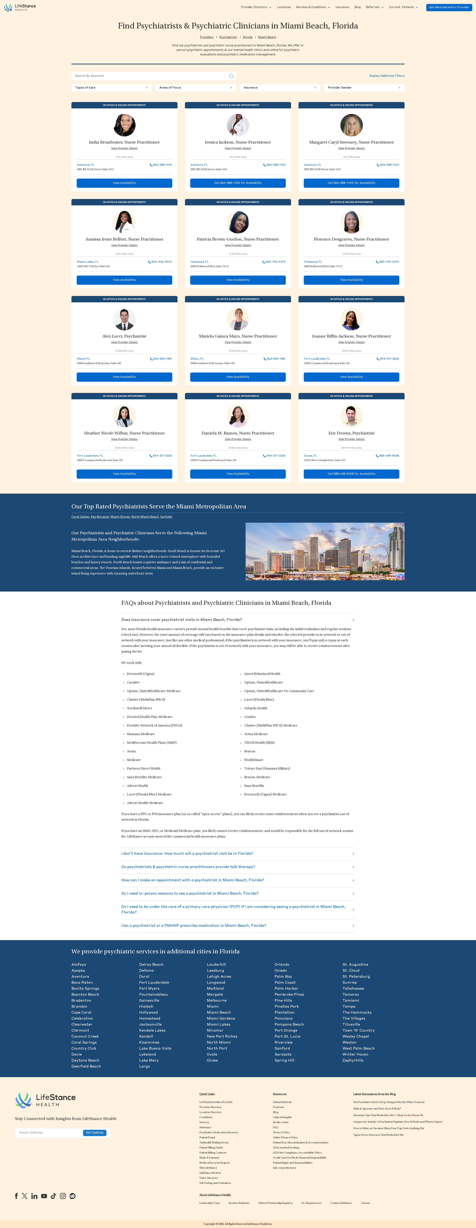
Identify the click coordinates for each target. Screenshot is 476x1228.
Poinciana (284, 1019)
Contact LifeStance (341, 1203)
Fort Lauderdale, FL (317, 359)
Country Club (83, 1049)
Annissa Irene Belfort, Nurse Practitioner (124, 239)
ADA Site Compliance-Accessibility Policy (297, 1152)
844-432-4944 (161, 262)
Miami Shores (120, 517)
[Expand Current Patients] (416, 7)
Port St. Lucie (287, 1037)
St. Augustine (355, 965)
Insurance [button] (280, 88)
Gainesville (149, 1001)
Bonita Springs (85, 989)
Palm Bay (283, 977)
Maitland (215, 989)
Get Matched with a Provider (449, 7)
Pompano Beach (289, 1025)
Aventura (80, 977)
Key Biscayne (100, 517)
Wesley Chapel (355, 1037)
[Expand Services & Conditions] (328, 7)
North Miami (219, 1043)
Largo (144, 1067)
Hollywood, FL (200, 262)
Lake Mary (149, 1061)
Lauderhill (216, 965)
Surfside (166, 517)
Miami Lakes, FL (88, 262)
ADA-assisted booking (286, 1147)
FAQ (275, 1127)
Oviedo (281, 971)
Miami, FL (83, 359)
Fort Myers (149, 989)
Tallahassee (353, 989)
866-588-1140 (162, 165)
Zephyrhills (352, 1061)
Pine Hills (283, 1001)
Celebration (82, 1019)
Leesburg (215, 971)
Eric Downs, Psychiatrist (351, 433)
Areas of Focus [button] (195, 88)
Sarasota (283, 1055)
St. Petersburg (356, 977)
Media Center (281, 1122)
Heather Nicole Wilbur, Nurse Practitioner (124, 433)
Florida (247, 37)
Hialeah (146, 1007)
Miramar (215, 1031)
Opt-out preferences (284, 1168)
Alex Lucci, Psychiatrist (124, 336)
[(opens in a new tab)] (16, 1196)
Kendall (146, 1037)
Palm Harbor (286, 989)
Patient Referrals (282, 1102)
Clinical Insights (282, 1117)
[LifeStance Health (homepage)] (20, 7)
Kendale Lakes (152, 1031)
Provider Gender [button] (364, 88)
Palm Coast (285, 983)
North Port (217, 1049)
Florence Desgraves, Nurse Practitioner (351, 239)
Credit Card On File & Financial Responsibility (299, 1157)
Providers (207, 37)
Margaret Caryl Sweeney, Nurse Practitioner (351, 142)
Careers (365, 1203)
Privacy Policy (281, 1132)
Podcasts (278, 1107)
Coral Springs (84, 1043)
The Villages (353, 1019)
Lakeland (147, 1055)
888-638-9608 (389, 456)
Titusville (351, 1025)
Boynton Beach (85, 995)
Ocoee (212, 1061)
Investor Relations (239, 1203)
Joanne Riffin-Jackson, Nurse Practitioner (351, 336)
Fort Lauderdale (154, 983)
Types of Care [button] (111, 88)
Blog (275, 1112)
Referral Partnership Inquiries (275, 1203)
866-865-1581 (163, 359)
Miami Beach (267, 37)
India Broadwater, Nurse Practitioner (124, 142)
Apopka (78, 971)
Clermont (80, 1031)
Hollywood (148, 1013)
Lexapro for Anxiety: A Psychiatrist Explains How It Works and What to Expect (397, 1122)
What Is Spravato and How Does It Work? (377, 1108)
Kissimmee (149, 1043)
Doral (144, 977)
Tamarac (350, 995)
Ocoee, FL (310, 456)
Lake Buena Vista (155, 1049)
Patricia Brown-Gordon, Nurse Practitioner (238, 239)
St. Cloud (350, 971)
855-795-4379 (275, 262)
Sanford (282, 1049)
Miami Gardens (221, 1019)
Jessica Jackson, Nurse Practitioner (238, 142)
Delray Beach (151, 965)
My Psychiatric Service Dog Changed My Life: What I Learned (388, 1102)
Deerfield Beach (86, 1067)
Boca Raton (82, 983)
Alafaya (78, 965)
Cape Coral (81, 1013)
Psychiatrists (228, 37)
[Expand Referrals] (382, 7)
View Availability (124, 183)
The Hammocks (356, 1013)
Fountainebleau (153, 995)
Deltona (146, 971)
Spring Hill (284, 1061)
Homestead (149, 1019)
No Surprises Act (311, 1203)
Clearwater (81, 1025)
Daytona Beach (85, 1061)
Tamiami (350, 1001)
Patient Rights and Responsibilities (292, 1163)
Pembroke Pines (289, 995)
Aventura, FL (85, 165)
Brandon (79, 1007)
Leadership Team (209, 1203)
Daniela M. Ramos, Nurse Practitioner (237, 433)
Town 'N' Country (358, 1031)
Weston (349, 1043)
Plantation (285, 1013)
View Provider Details (124, 148)
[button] (254, 7)
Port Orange (286, 1031)
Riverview (284, 1043)
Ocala (212, 1055)
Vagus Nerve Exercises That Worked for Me (378, 1135)
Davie (76, 1055)
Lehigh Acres (219, 977)
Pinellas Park (287, 1007)
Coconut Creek (85, 1037)
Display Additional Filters (387, 76)
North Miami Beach (145, 517)
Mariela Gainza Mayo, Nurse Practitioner (238, 336)
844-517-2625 (389, 359)
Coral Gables (80, 517)
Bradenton (81, 1001)
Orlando (282, 965)
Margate (215, 995)
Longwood (216, 983)
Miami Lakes (218, 1025)
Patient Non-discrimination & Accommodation (300, 1142)
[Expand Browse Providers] (270, 7)
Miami (213, 1007)
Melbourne (217, 1001)
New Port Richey (222, 1037)
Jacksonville (150, 1025)
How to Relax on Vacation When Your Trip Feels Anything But (388, 1128)
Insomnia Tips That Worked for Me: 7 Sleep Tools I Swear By (388, 1115)
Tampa (348, 1007)
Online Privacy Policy (285, 1137)
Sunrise (349, 983)
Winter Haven (355, 1055)
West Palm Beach (358, 1049)
